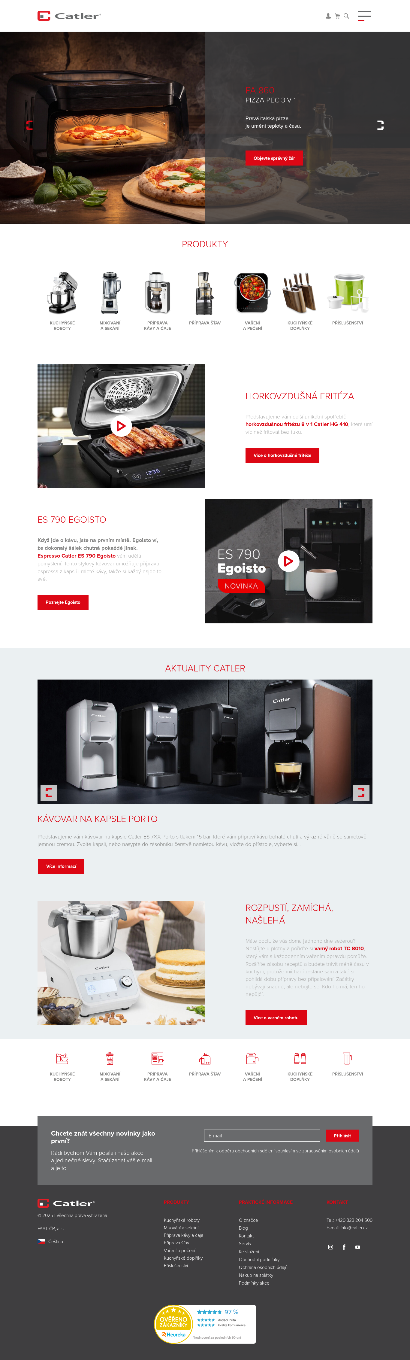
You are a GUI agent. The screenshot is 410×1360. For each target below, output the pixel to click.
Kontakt (246, 1235)
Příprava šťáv (176, 1242)
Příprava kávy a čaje (183, 1235)
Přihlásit (342, 1135)
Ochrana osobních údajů (263, 1267)
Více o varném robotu (276, 1017)
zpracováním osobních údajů (330, 1150)
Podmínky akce (254, 1282)
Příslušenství (176, 1265)
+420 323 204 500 (353, 1220)
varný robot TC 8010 (339, 948)
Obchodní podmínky (259, 1259)
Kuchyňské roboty (182, 1220)
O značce (248, 1220)
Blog (243, 1228)
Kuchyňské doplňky (184, 1258)
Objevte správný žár (274, 158)
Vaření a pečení (179, 1250)
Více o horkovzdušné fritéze (282, 455)
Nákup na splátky (256, 1275)
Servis (245, 1243)
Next (380, 125)
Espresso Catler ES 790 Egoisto (77, 556)
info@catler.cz (354, 1227)
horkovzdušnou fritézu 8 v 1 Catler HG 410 (297, 424)
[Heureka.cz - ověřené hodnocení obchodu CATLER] (205, 1324)
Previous (29, 125)
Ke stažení (249, 1251)
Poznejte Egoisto (63, 602)
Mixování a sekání (181, 1227)
